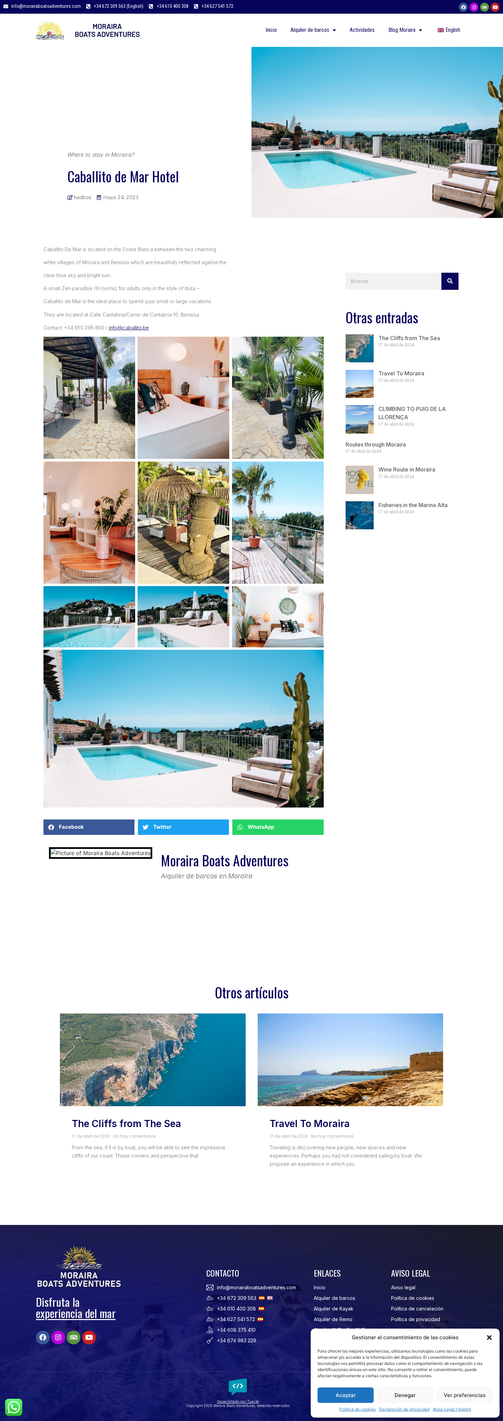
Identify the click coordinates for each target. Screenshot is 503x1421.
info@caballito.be (129, 327)
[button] (489, 1337)
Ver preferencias (465, 1395)
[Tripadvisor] (484, 7)
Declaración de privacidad (404, 1409)
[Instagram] (473, 7)
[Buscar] (450, 281)
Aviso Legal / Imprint (452, 1409)
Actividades (362, 30)
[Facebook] (463, 7)
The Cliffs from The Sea (409, 338)
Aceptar (346, 1395)
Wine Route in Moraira (406, 469)
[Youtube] (495, 7)
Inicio (271, 30)
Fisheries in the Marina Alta (413, 505)
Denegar (405, 1395)
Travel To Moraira (401, 373)
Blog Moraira (401, 30)
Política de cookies (357, 1409)
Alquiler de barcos (310, 30)
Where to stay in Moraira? (100, 154)
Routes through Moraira (376, 444)
